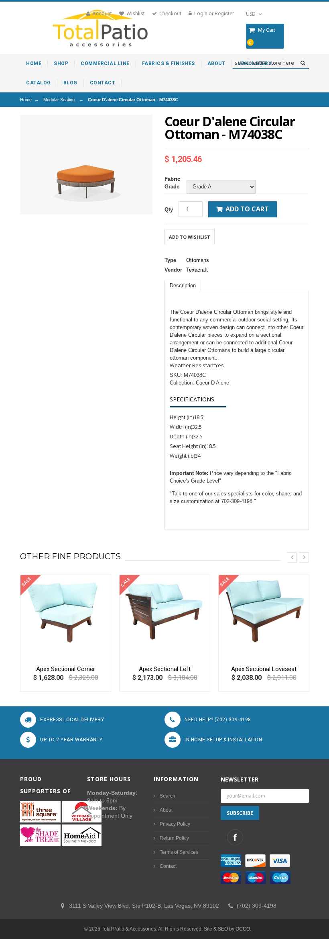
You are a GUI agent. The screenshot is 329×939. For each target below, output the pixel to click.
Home (26, 99)
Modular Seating (59, 99)
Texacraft (197, 270)
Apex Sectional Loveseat (264, 669)
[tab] (182, 285)
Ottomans (197, 260)
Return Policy (174, 838)
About (166, 810)
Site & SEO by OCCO (227, 929)
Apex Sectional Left (165, 669)
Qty (168, 210)
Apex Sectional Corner (65, 669)
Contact (168, 866)
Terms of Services (179, 852)
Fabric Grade (172, 183)
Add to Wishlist (189, 237)
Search (167, 796)
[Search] (303, 63)
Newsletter (239, 779)
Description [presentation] (183, 285)
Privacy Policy (175, 824)
